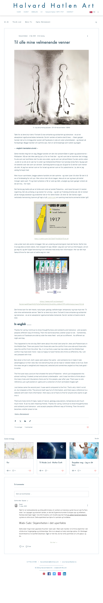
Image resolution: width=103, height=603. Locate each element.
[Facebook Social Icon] (49, 573)
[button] (96, 22)
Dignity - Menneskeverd (43, 22)
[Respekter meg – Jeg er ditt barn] (84, 450)
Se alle (97, 438)
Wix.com (64, 568)
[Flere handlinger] (87, 36)
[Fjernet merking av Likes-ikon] (20, 546)
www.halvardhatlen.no (69, 562)
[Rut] (18, 450)
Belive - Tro (28, 22)
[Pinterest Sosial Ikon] (43, 573)
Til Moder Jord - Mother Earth (50, 462)
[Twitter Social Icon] (54, 573)
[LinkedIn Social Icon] (64, 573)
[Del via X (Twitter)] (20, 421)
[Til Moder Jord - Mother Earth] (51, 450)
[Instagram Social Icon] (59, 573)
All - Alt (6, 22)
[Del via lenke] (30, 421)
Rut (8, 462)
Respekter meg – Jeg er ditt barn (82, 463)
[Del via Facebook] (15, 421)
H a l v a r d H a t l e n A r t (53, 6)
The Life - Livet (17, 22)
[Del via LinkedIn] (25, 421)
